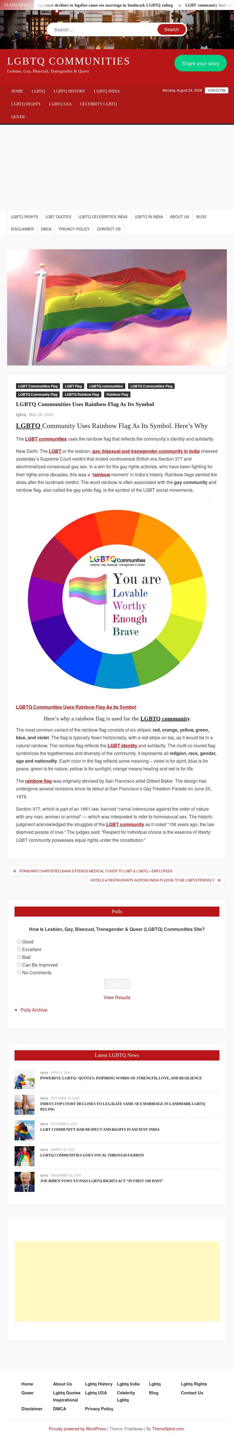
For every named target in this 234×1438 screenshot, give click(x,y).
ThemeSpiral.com (168, 1428)
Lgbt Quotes (58, 216)
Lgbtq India (107, 91)
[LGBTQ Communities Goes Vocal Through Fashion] (25, 1155)
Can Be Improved (40, 964)
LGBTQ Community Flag (37, 394)
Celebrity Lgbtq (98, 104)
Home (17, 91)
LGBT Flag (73, 386)
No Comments (36, 972)
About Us (179, 216)
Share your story (200, 63)
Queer (18, 117)
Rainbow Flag (117, 394)
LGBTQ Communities (68, 61)
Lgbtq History (69, 91)
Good (27, 941)
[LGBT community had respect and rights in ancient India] (25, 1129)
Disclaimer (22, 229)
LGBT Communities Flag (38, 386)
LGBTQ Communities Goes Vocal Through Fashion (92, 1155)
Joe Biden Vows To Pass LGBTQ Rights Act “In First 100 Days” (101, 1181)
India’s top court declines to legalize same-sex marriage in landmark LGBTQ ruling (81, 5)
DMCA (46, 229)
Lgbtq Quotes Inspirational (66, 1396)
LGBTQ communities (106, 386)
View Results (117, 997)
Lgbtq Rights (26, 104)
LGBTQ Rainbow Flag (82, 394)
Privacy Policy (74, 229)
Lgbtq (38, 91)
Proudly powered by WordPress (77, 1428)
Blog (201, 216)
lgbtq (21, 414)
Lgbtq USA (60, 104)
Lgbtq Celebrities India (103, 216)
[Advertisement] (117, 168)
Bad (26, 957)
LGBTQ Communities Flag (151, 386)
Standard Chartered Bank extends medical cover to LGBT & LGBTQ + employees (95, 870)
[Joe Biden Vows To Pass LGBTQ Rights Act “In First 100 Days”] (25, 1181)
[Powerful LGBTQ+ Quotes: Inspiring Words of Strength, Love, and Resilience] (25, 1078)
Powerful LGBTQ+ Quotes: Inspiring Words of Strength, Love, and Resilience (121, 1078)
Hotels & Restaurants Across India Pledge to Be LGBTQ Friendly (152, 879)
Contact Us (109, 229)
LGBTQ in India (149, 216)
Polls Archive (34, 1010)
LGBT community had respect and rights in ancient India (100, 1129)
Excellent (31, 949)
